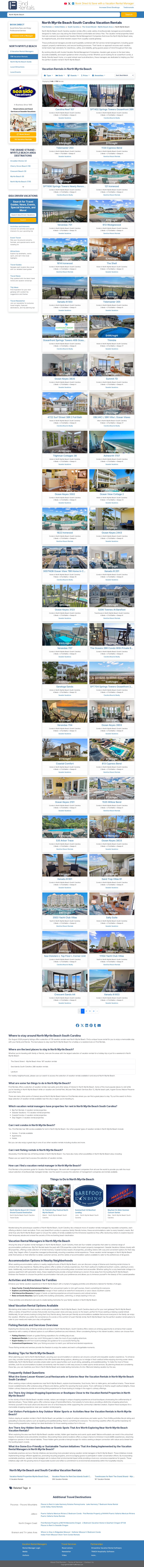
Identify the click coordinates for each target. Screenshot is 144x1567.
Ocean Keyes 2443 (112, 532)
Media (24, 1551)
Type (48, 75)
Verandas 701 (64, 224)
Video (64, 1555)
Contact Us (89, 1562)
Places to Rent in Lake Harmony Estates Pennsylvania (63, 1504)
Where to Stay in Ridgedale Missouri (55, 1532)
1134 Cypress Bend (111, 148)
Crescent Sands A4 (64, 994)
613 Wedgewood (112, 224)
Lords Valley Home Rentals (52, 1507)
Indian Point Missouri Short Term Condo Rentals (60, 1535)
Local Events (15, 72)
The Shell (112, 263)
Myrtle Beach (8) (17, 176)
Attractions (15, 251)
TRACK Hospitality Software (102, 1551)
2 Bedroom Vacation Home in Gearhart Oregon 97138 (104, 1523)
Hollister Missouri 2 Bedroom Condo (86, 1532)
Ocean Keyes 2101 (64, 802)
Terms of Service (75, 1562)
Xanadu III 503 (64, 301)
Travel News (15, 276)
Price (85, 75)
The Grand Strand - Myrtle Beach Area (97, 27)
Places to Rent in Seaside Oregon (54, 1525)
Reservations (67, 1548)
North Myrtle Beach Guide (21, 62)
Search (23, 220)
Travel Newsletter (17, 301)
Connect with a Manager (22, 36)
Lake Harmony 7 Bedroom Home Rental (102, 1504)
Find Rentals (47, 27)
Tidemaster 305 (111, 301)
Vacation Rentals (19, 56)
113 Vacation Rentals (23, 139)
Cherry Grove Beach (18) (20, 166)
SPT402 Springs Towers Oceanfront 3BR (112, 109)
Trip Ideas (14, 287)
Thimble (111, 340)
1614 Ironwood (65, 263)
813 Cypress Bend (112, 763)
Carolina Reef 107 (64, 109)
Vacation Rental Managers (21, 51)
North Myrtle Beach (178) (20, 181)
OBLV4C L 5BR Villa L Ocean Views (111, 417)
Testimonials (128, 7)
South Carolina (74, 27)
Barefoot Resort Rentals (112, 156)
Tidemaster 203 (64, 148)
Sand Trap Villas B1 (112, 879)
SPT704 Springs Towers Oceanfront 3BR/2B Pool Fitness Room (112, 686)
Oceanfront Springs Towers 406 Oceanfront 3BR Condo (65, 340)
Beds (60, 75)
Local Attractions (17, 67)
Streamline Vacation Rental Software (106, 1548)
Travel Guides (16, 265)
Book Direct (24, 134)
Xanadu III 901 (64, 879)
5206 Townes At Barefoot (111, 609)
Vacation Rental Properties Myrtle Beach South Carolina (33, 1476)
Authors (25, 1555)
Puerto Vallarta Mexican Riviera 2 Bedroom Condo (61, 1513)
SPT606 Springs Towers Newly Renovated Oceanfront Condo (65, 186)
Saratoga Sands (64, 686)
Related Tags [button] (20, 1487)
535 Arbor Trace (65, 840)
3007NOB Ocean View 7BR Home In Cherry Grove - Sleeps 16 (65, 571)
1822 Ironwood (65, 532)
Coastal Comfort (65, 763)
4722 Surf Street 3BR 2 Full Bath (65, 417)
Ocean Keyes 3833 (112, 840)
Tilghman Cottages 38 (65, 455)
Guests (73, 75)
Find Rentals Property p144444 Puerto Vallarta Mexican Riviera (109, 1513)
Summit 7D (112, 378)
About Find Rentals (58, 1562)
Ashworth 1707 (112, 455)
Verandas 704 (64, 725)
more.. (93, 1555)
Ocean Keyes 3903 (112, 725)
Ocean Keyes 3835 (65, 378)
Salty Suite (111, 917)
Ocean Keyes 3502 (65, 494)
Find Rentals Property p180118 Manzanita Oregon (61, 1523)
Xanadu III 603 (111, 994)
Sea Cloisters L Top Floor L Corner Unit (65, 956)
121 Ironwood (112, 186)
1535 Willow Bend (111, 802)
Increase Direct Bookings (109, 7)
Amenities (99, 75)
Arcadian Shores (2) (18, 161)
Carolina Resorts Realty (112, 118)
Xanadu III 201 (111, 571)
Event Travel (15, 238)
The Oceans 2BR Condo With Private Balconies (112, 648)
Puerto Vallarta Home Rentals (53, 1516)
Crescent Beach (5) (18, 171)
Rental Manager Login (31, 1548)
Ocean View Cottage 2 (112, 494)
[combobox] (63, 14)
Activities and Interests (19, 226)
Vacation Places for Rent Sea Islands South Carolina (74, 1476)
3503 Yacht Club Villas (65, 917)
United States (59, 27)
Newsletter (66, 1551)
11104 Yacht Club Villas (112, 956)
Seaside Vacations (64, 118)
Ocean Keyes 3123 (65, 609)
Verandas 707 (64, 648)
